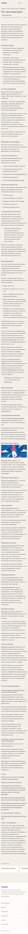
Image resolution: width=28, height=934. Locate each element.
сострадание (10, 469)
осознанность (19, 331)
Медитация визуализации (8, 546)
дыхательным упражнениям (8, 340)
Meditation (22, 8)
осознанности (5, 124)
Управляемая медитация (7, 587)
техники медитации (17, 342)
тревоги (3, 94)
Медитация (4, 101)
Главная (3, 8)
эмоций (22, 201)
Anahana (4, 3)
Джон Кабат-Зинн (15, 370)
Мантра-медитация (6, 508)
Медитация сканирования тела (9, 480)
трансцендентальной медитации (15, 418)
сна (15, 169)
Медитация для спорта (8, 868)
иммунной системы (18, 180)
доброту (3, 469)
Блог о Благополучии (13, 8)
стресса (8, 94)
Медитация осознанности (8, 647)
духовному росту (6, 411)
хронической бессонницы (10, 171)
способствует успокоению (8, 104)
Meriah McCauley (7, 15)
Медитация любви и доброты (9, 460)
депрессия (11, 251)
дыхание (22, 299)
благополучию (18, 108)
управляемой (6, 296)
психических (10, 249)
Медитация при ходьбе (7, 612)
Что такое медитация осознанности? (11, 813)
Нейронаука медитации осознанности (11, 782)
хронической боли (21, 174)
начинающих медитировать (14, 580)
